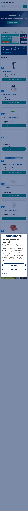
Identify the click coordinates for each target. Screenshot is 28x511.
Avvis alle (14, 269)
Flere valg (5, 273)
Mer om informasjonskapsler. (11, 260)
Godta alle (14, 265)
